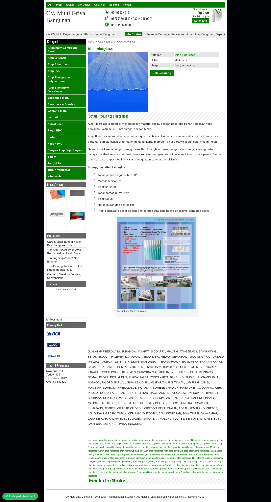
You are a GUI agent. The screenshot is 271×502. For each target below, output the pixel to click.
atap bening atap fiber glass (152, 440)
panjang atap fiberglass (114, 468)
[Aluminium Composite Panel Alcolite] (77, 218)
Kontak (127, 4)
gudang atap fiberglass (159, 461)
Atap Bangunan (116, 496)
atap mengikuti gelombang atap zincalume (151, 454)
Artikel (70, 4)
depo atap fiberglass (156, 458)
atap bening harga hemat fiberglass (184, 440)
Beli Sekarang (162, 72)
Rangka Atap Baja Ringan (65, 150)
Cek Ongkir (84, 4)
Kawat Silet (55, 124)
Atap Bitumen (57, 57)
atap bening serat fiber (212, 440)
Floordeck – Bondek (61, 104)
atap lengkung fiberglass (117, 454)
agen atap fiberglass (103, 440)
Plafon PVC (55, 143)
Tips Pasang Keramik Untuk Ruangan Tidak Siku (64, 268)
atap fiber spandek (115, 447)
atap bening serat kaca (99, 443)
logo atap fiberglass (205, 465)
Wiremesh (54, 176)
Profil (59, 4)
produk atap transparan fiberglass (143, 468)
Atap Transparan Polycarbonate (59, 79)
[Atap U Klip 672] (57, 215)
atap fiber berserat (141, 443)
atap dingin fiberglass (121, 443)
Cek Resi (99, 4)
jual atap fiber (141, 465)
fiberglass (207, 458)
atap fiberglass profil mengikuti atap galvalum (126, 451)
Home (91, 41)
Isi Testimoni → (55, 319)
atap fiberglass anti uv (151, 447)
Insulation (54, 117)
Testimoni (114, 4)
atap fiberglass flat (171, 447)
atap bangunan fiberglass (126, 440)
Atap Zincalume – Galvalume (59, 89)
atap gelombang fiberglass (196, 451)
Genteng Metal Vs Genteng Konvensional (64, 276)
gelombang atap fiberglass (134, 461)
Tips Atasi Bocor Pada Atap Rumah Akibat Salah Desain (64, 251)
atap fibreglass (176, 451)
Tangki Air (54, 163)
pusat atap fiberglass (108, 472)
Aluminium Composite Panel (63, 49)
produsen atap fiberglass (172, 468)
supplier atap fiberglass (179, 472)
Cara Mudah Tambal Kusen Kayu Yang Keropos (64, 243)
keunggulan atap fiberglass (161, 465)
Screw (52, 156)
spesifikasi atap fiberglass (154, 472)
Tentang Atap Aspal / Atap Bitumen (63, 259)
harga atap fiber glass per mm (201, 461)
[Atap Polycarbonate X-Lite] (57, 199)
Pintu (51, 137)
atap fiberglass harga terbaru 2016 (198, 447)
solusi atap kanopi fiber (130, 472)
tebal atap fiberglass (201, 472)
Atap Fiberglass (106, 41)
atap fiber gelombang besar (164, 443)
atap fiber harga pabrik (189, 443)
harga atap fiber (178, 461)
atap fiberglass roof (158, 451)
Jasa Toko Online (160, 496)
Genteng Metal (57, 110)
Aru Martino (142, 496)
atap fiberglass (133, 447)
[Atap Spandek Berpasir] (77, 194)
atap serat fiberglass (203, 454)
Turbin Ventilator (59, 169)
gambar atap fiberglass (109, 461)
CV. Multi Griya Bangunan (79, 496)
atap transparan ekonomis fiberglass (127, 458)
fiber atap (196, 458)
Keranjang (200, 20)
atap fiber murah (209, 443)
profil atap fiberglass (195, 468)
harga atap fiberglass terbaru (120, 465)
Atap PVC (54, 70)
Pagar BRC (55, 130)
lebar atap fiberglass (185, 465)
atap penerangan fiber (182, 454)
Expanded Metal (58, 97)
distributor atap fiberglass (179, 458)
